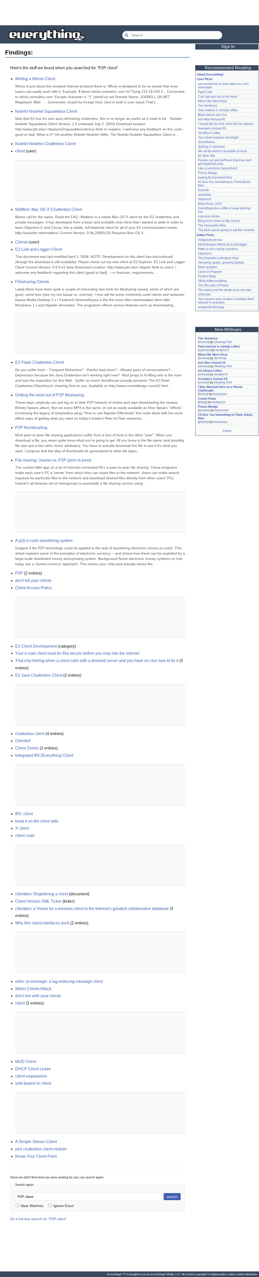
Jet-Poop (220, 358)
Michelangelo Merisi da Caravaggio (222, 244)
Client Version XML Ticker (38, 901)
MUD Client (25, 1061)
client (20, 151)
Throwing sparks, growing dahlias (221, 262)
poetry (203, 422)
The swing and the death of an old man (224, 290)
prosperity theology (211, 307)
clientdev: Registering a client (41, 894)
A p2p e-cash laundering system (44, 540)
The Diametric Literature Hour (218, 258)
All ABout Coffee (209, 133)
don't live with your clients (38, 996)
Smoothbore (206, 142)
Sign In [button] (228, 46)
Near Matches (32, 1206)
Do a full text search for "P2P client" (38, 1219)
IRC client (24, 814)
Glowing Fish (223, 342)
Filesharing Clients (32, 282)
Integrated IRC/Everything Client (44, 755)
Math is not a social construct (218, 249)
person (204, 410)
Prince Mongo (207, 173)
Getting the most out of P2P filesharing (49, 395)
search (172, 1197)
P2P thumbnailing (31, 427)
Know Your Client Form (36, 1156)
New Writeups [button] (228, 329)
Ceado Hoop (207, 398)
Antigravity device (210, 240)
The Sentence (207, 105)
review (203, 342)
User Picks (205, 79)
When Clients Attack (33, 989)
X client (22, 828)
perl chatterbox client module (41, 1149)
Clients (21, 242)
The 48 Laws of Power (213, 285)
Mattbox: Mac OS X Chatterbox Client (48, 209)
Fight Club (205, 92)
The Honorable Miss (212, 225)
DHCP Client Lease (33, 1069)
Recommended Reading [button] (228, 68)
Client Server (27, 748)
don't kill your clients (33, 580)
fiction (203, 394)
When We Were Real (212, 101)
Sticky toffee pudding (212, 281)
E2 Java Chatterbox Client (38, 675)
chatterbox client (30, 734)
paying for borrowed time (215, 177)
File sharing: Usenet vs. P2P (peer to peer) (53, 460)
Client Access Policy (33, 588)
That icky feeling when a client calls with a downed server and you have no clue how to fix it (96, 660)
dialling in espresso (211, 146)
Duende (203, 190)
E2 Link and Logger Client (38, 249)
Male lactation (207, 267)
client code (25, 835)
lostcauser (220, 394)
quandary (204, 194)
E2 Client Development (36, 646)
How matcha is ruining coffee (218, 110)
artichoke (204, 294)
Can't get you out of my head (217, 96)
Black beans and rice (212, 115)
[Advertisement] (129, 12)
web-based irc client (33, 1083)
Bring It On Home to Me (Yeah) (219, 221)
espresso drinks (209, 216)
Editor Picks (205, 235)
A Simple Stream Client (36, 1141)
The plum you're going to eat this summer (226, 230)
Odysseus (205, 253)
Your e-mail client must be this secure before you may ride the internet (77, 653)
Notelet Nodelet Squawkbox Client (46, 111)
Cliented (22, 741)
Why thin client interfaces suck (42, 923)
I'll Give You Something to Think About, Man (226, 416)
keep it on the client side (36, 821)
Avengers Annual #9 (212, 128)
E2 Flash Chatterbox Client (39, 362)
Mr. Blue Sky (206, 155)
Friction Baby (207, 276)
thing (202, 402)
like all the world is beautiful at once (222, 151)
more (227, 430)
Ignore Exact (63, 1206)
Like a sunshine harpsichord (217, 168)
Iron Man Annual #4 (211, 119)
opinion (204, 350)
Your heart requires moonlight (218, 137)
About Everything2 (210, 74)
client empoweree (31, 1076)
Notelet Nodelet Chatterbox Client (45, 144)
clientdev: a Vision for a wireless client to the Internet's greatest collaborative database (92, 908)
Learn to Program (210, 271)
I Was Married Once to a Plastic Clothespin (221, 388)
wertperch (222, 350)
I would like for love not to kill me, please (225, 124)
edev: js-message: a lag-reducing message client (59, 981)
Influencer (205, 199)
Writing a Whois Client (35, 79)
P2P (19, 573)
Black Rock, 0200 (210, 204)
